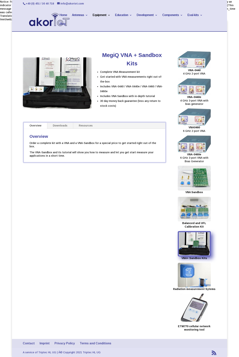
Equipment (99, 15)
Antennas (78, 15)
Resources (86, 125)
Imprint (45, 343)
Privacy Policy (65, 343)
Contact (29, 343)
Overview (35, 125)
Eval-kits (193, 15)
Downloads (60, 125)
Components (170, 15)
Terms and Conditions (95, 343)
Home (63, 15)
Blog (62, 24)
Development (145, 15)
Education (121, 15)
